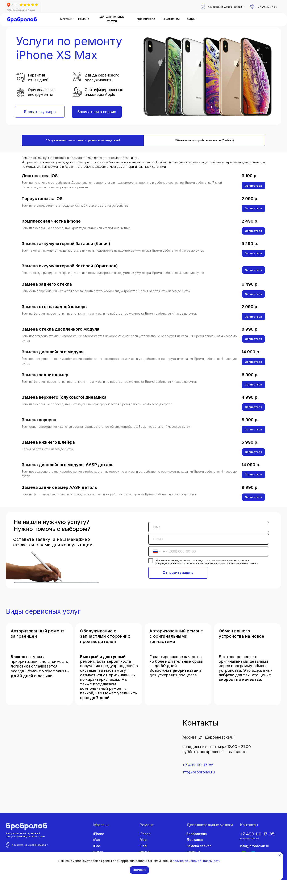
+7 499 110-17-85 (197, 765)
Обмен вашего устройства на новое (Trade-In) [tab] (204, 140)
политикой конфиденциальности (196, 861)
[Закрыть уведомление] (280, 855)
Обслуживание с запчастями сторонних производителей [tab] (82, 140)
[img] (22, 20)
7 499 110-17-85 (267, 6)
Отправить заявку (178, 573)
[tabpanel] (143, 329)
